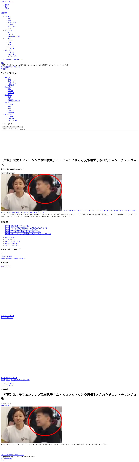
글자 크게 (11, 173)
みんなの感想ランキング (9, 378)
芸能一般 (11, 48)
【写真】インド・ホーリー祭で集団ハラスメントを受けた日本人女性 (28, 234)
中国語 (7, 9)
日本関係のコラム (14, 36)
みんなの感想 (12, 56)
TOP (2, 460)
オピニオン (8, 30)
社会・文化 (12, 26)
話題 (2, 63)
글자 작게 (4, 173)
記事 (6, 256)
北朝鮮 (10, 24)
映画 (9, 44)
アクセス (11, 52)
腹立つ (3, 380)
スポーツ (11, 28)
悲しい (8, 380)
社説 (9, 32)
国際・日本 (12, 22)
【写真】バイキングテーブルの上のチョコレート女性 (23, 232)
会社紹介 (4, 455)
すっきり (14, 380)
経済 (9, 20)
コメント (11, 54)
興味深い (20, 380)
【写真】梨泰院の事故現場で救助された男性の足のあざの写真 (26, 228)
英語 (6, 7)
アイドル (11, 46)
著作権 (9, 458)
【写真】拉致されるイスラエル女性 (17, 226)
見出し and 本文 (17, 126)
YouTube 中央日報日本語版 (14, 59)
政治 (9, 18)
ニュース (8, 16)
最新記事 (4, 13)
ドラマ (10, 40)
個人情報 (4, 458)
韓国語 (7, 5)
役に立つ (26, 380)
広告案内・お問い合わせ (15, 455)
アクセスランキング (7, 316)
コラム (10, 34)
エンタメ (8, 38)
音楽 (9, 42)
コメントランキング (7, 383)
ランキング (8, 50)
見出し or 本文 (7, 126)
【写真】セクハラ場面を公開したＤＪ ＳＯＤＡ (21, 230)
